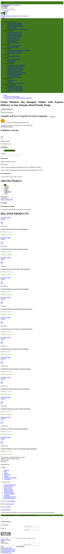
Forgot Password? (5, 540)
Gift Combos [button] (7, 48)
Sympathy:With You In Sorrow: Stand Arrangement (14, 229)
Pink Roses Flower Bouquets (15, 24)
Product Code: (25, 125)
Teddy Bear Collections (13, 56)
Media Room (7, 474)
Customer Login (8, 486)
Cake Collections (11, 60)
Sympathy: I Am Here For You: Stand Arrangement (14, 428)
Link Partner (7, 479)
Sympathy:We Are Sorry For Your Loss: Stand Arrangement (16, 329)
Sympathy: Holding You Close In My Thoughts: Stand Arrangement (18, 448)
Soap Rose (10, 81)
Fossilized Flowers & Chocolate (15, 83)
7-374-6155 (7, 507)
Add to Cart (4, 199)
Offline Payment (8, 489)
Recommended (8, 2)
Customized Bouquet (6, 16)
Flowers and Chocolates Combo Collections (18, 50)
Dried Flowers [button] (8, 78)
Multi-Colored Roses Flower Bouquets (17, 29)
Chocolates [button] (7, 44)
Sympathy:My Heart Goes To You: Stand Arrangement (15, 389)
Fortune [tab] (6, 186)
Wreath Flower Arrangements (15, 87)
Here (30, 538)
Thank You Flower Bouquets (15, 74)
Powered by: (4, 461)
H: (18, 176)
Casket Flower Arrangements (15, 89)
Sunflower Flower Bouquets (14, 35)
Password (3, 528)
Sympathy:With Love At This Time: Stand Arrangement (15, 269)
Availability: (9, 125)
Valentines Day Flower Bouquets (16, 65)
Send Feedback (11, 501)
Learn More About (5, 482)
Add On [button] (6, 57)
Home (5, 95)
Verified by (3, 458)
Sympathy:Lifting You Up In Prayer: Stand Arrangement (15, 409)
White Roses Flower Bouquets (15, 26)
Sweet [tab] (6, 190)
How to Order (7, 488)
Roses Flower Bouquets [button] (10, 21)
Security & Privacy (9, 492)
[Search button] (3, 13)
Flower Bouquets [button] (8, 30)
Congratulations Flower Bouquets (16, 72)
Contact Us (4, 501)
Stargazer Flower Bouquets (14, 36)
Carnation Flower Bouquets (14, 32)
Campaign (6, 495)
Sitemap (6, 476)
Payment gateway (5, 457)
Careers (6, 473)
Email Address (4, 525)
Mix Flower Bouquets (13, 38)
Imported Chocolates (12, 47)
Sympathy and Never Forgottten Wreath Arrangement (18, 98)
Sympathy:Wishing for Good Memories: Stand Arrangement (16, 309)
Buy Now (9, 199)
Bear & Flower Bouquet (13, 42)
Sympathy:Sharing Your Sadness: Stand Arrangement (15, 349)
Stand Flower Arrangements (14, 86)
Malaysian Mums (11, 41)
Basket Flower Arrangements (15, 90)
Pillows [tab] (6, 188)
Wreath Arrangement (9, 150)
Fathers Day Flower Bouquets (15, 68)
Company (3, 467)
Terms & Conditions (9, 494)
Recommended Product (10, 497)
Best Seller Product (9, 3)
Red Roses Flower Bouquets (14, 23)
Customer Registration (10, 485)
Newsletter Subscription (10, 477)
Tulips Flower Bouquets (13, 39)
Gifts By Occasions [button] (9, 63)
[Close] (1, 111)
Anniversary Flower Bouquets (15, 69)
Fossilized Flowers (12, 80)
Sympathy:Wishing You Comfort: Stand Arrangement (15, 289)
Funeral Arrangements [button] (10, 84)
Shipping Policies (8, 491)
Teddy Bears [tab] (8, 191)
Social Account (5, 460)
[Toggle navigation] (1, 19)
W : (11, 176)
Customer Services (5, 509)
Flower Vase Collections (13, 59)
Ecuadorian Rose (11, 27)
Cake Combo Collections (14, 53)
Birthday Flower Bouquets (14, 71)
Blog (5, 471)
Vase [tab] (6, 193)
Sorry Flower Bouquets (13, 75)
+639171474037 (9, 504)
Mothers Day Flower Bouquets (15, 66)
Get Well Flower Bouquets (14, 77)
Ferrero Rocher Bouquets (14, 45)
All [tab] (5, 185)
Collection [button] (6, 92)
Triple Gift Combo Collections (15, 51)
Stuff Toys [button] (7, 54)
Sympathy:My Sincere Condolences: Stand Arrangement (15, 369)
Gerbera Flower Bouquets (14, 33)
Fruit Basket (10, 62)
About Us (6, 470)
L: (4, 176)
